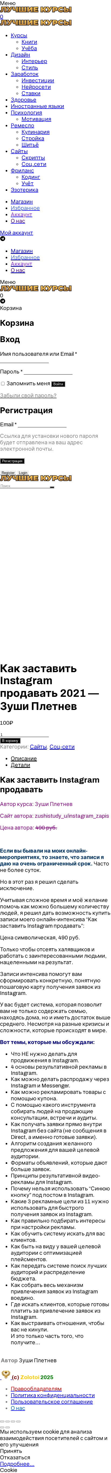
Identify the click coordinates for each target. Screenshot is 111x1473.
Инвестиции (38, 80)
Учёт (28, 183)
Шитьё (30, 145)
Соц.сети (34, 164)
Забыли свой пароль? (28, 395)
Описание (24, 758)
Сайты (19, 151)
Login (23, 473)
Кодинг (31, 177)
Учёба (29, 48)
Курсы (19, 35)
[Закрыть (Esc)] (2, 1421)
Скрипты (33, 158)
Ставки (31, 93)
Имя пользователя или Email (38, 354)
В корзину (10, 741)
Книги (29, 42)
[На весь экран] (13, 1421)
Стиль (30, 68)
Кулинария (36, 132)
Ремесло (22, 125)
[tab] (61, 758)
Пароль (11, 372)
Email (8, 424)
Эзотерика (24, 190)
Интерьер (34, 61)
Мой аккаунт (16, 233)
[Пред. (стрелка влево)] (2, 1427)
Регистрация (12, 461)
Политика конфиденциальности (53, 1395)
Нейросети (36, 87)
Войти (58, 384)
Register (8, 473)
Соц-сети (62, 747)
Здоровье (23, 100)
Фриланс (22, 170)
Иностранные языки (37, 106)
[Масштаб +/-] (18, 1421)
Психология (26, 113)
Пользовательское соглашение (52, 1402)
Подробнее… (17, 1464)
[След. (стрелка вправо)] (7, 1427)
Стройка (33, 138)
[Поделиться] (7, 1421)
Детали (20, 765)
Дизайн (20, 55)
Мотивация (36, 119)
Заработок (25, 74)
